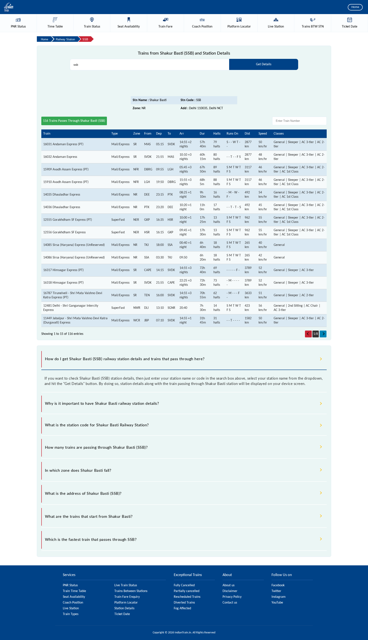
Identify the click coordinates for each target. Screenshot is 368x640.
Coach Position (73, 602)
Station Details (124, 608)
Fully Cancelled (184, 585)
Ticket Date (122, 614)
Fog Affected (182, 608)
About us (228, 585)
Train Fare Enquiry (127, 597)
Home (355, 7)
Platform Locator (126, 602)
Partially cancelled (186, 591)
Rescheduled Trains (187, 597)
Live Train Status (125, 585)
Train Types (70, 614)
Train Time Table (74, 591)
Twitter (276, 591)
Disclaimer (230, 591)
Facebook (278, 585)
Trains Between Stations (130, 591)
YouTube (277, 602)
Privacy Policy (232, 597)
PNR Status (70, 585)
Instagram (279, 597)
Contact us (230, 602)
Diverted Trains (184, 602)
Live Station (71, 608)
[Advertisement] (184, 84)
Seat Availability (74, 597)
